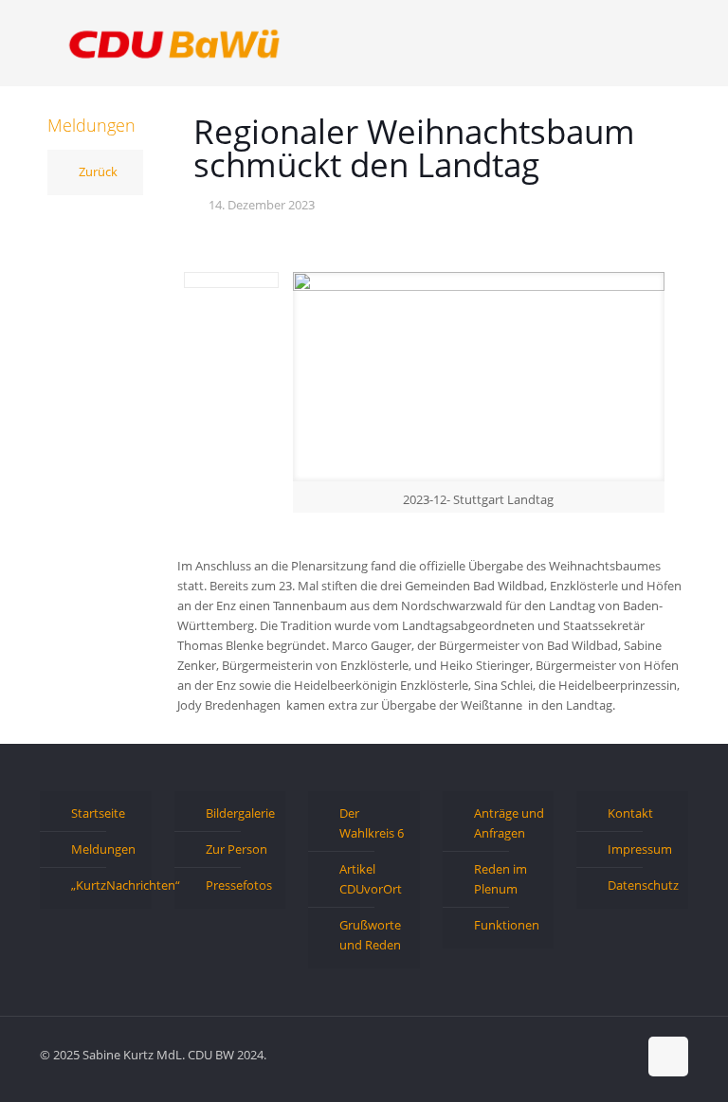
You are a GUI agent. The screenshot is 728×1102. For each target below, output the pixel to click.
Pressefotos (239, 885)
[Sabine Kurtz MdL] (174, 42)
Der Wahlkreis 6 (371, 822)
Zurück (98, 171)
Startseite (98, 813)
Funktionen (506, 924)
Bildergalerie (240, 813)
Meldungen (103, 849)
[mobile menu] (658, 43)
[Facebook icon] (562, 1053)
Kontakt (630, 813)
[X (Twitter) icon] (582, 1053)
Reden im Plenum (500, 878)
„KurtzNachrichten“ (106, 885)
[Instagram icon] (622, 1053)
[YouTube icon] (602, 1053)
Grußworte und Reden (370, 934)
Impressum (640, 849)
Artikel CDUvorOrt (370, 878)
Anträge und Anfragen (509, 822)
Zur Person (236, 849)
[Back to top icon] (668, 1056)
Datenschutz (643, 885)
